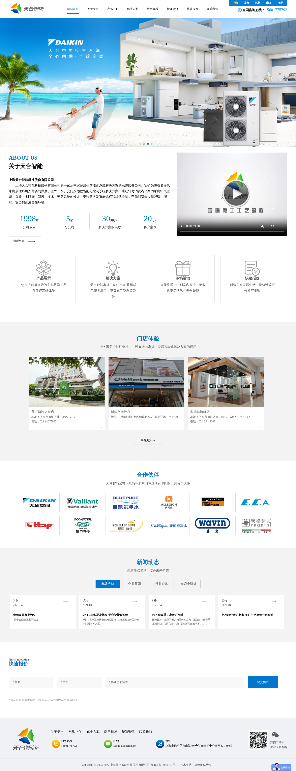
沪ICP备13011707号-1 (164, 764)
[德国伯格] (126, 525)
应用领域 (152, 8)
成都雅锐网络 (202, 764)
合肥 (280, 2)
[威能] (82, 502)
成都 (246, 2)
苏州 (258, 2)
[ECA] (255, 502)
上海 (235, 2)
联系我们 (212, 8)
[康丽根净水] (169, 525)
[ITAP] (39, 525)
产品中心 (112, 8)
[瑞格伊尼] (255, 525)
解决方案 (132, 8)
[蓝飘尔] (126, 502)
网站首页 (73, 8)
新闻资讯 (172, 8)
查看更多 (19, 241)
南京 (269, 2)
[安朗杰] (169, 502)
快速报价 (192, 8)
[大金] (39, 502)
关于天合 (92, 8)
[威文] (212, 525)
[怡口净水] (82, 525)
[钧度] (212, 502)
